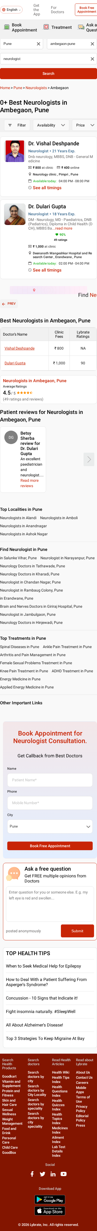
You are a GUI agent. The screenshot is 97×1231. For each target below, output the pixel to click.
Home (5, 88)
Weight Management (12, 1121)
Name (11, 769)
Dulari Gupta (15, 363)
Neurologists (36, 88)
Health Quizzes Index (58, 1105)
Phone (12, 791)
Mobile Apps (81, 1090)
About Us (83, 1072)
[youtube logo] (63, 1176)
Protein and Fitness (11, 1093)
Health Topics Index (57, 1118)
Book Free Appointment (50, 846)
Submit (77, 931)
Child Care (10, 1147)
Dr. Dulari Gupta (47, 206)
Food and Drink (9, 1131)
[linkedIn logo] (53, 1176)
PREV (12, 303)
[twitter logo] (42, 1176)
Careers (82, 1083)
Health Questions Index (60, 1091)
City (10, 815)
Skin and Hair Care (9, 1102)
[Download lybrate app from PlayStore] (49, 1203)
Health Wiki (60, 1072)
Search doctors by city (36, 1076)
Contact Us (84, 1077)
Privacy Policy (81, 1109)
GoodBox (9, 1153)
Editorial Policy (82, 1118)
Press (80, 1125)
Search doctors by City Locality (37, 1090)
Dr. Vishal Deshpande (53, 143)
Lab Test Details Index (58, 1151)
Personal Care (9, 1140)
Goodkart (9, 1076)
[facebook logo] (32, 1176)
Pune (17, 88)
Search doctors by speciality (36, 1104)
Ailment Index (58, 1139)
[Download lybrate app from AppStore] (49, 1214)
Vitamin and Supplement (11, 1083)
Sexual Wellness (9, 1112)
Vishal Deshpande (19, 348)
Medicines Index (60, 1130)
